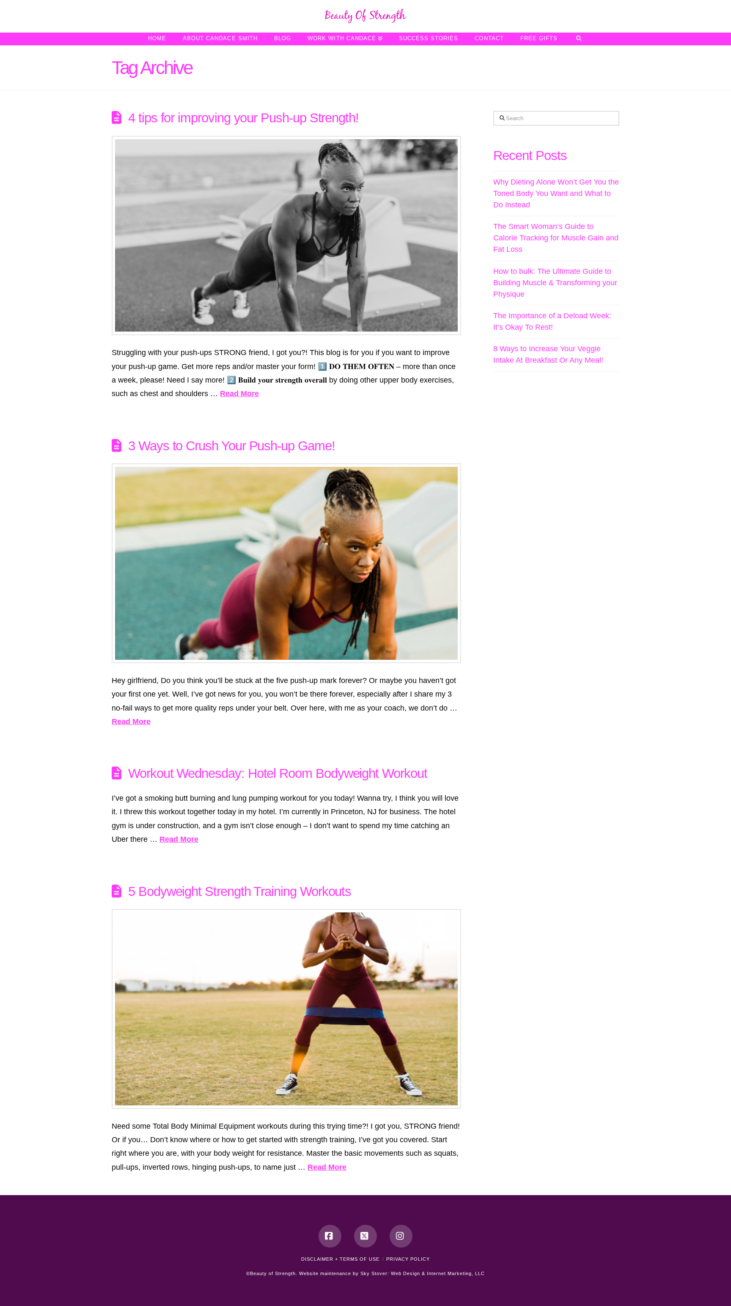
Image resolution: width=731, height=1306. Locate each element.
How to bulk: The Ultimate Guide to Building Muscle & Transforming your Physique (555, 282)
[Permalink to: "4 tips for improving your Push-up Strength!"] (286, 235)
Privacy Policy (408, 1259)
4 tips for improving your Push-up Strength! (243, 117)
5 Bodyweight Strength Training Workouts (239, 891)
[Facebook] (330, 1236)
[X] (365, 1236)
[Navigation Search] (578, 39)
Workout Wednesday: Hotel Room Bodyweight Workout (277, 773)
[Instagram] (401, 1236)
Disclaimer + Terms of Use (340, 1259)
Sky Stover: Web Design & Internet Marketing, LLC (422, 1273)
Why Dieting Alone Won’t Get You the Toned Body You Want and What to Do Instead (556, 193)
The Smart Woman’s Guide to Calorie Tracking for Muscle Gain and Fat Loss (555, 237)
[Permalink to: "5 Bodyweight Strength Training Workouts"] (286, 1008)
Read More (239, 393)
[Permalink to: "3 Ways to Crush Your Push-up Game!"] (286, 563)
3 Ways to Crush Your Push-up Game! (231, 445)
